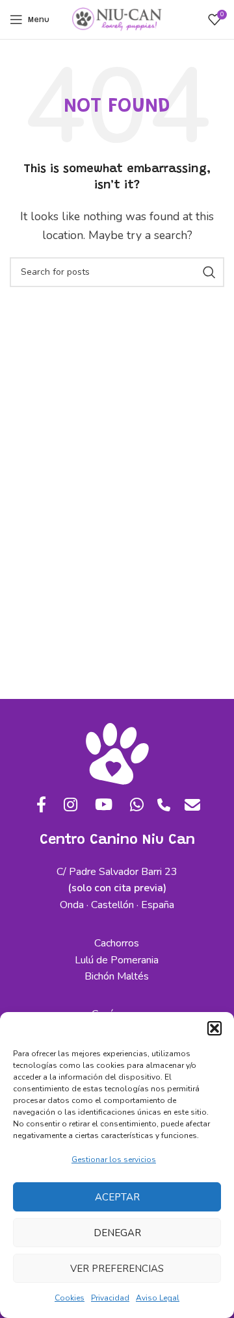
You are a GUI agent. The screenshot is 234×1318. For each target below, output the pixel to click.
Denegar (117, 1232)
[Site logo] (117, 19)
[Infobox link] (163, 809)
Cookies (69, 1298)
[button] (214, 1028)
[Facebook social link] (37, 805)
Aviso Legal (157, 1298)
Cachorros (116, 943)
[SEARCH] (209, 272)
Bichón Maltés (116, 976)
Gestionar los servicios (114, 1159)
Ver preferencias (117, 1268)
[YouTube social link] (100, 805)
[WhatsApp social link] (134, 805)
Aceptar (117, 1197)
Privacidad (110, 1298)
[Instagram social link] (67, 805)
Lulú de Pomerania (117, 960)
